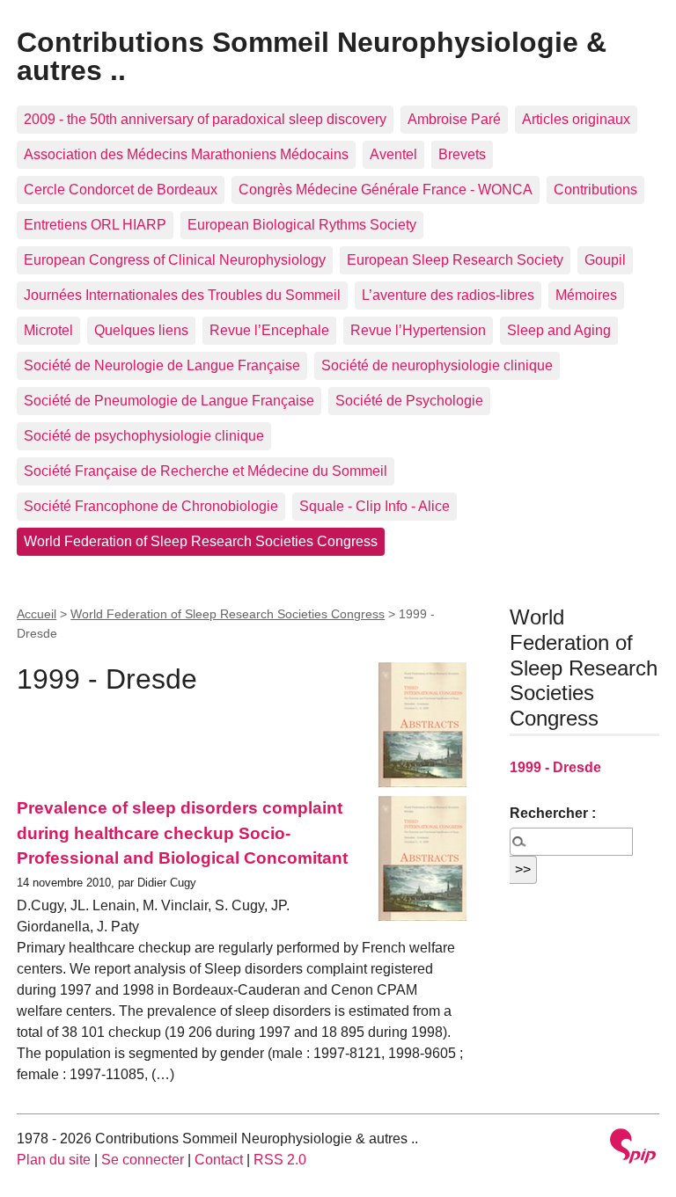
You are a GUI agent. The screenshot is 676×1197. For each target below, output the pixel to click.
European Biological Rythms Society (301, 224)
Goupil (605, 259)
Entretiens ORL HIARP (95, 224)
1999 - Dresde (555, 767)
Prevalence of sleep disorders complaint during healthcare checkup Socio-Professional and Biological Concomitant (182, 833)
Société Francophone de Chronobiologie (151, 506)
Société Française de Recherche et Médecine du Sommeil (205, 470)
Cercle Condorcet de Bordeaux (120, 189)
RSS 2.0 (280, 1159)
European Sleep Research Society (455, 259)
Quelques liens (141, 330)
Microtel (48, 330)
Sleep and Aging (559, 330)
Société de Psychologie (409, 400)
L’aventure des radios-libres (448, 295)
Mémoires (586, 295)
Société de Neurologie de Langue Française (162, 365)
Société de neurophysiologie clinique (437, 365)
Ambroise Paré (454, 119)
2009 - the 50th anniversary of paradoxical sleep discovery (205, 119)
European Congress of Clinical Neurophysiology (175, 259)
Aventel (393, 154)
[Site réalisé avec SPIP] (632, 1148)
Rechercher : (553, 813)
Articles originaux (576, 119)
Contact (219, 1159)
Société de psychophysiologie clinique (144, 435)
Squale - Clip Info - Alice (374, 506)
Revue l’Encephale (269, 330)
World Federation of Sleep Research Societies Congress (201, 541)
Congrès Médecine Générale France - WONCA (386, 189)
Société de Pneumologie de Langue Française (169, 400)
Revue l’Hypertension (418, 330)
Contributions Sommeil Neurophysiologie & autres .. (311, 56)
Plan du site (54, 1159)
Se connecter (142, 1159)
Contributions (595, 189)
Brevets (462, 154)
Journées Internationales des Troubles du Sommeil (182, 295)
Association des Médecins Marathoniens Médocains (186, 154)
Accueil (36, 614)
